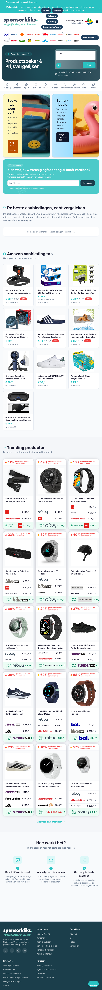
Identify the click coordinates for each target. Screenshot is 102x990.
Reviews (73, 934)
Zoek (89, 65)
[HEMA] (14, 40)
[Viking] (45, 34)
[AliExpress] (53, 40)
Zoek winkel (88, 37)
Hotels (46, 10)
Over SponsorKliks (11, 965)
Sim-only (52, 21)
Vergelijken (74, 946)
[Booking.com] (14, 34)
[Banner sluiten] (99, 9)
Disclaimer (41, 973)
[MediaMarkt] (29, 34)
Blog (72, 938)
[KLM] (45, 40)
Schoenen (41, 938)
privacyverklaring (37, 188)
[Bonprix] (61, 40)
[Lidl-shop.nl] (29, 40)
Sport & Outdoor (44, 942)
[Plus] (37, 40)
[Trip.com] (53, 34)
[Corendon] (37, 34)
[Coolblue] (22, 34)
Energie (57, 10)
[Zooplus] (22, 40)
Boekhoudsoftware (52, 27)
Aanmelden (87, 183)
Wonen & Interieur (44, 954)
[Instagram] (18, 950)
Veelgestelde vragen (12, 981)
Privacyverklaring (44, 965)
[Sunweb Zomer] (76, 34)
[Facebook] (5, 950)
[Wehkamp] (61, 34)
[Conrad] (68, 40)
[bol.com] (6, 34)
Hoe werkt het (9, 969)
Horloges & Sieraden (45, 950)
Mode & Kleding (43, 934)
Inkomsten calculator (12, 973)
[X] (12, 950)
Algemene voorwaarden (47, 969)
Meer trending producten (49, 821)
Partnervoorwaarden (45, 977)
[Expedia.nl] (68, 34)
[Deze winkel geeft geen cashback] (63, 32)
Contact (6, 985)
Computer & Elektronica (47, 946)
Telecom (52, 16)
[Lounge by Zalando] (76, 40)
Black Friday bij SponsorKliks (15, 977)
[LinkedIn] (24, 950)
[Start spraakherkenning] (58, 65)
